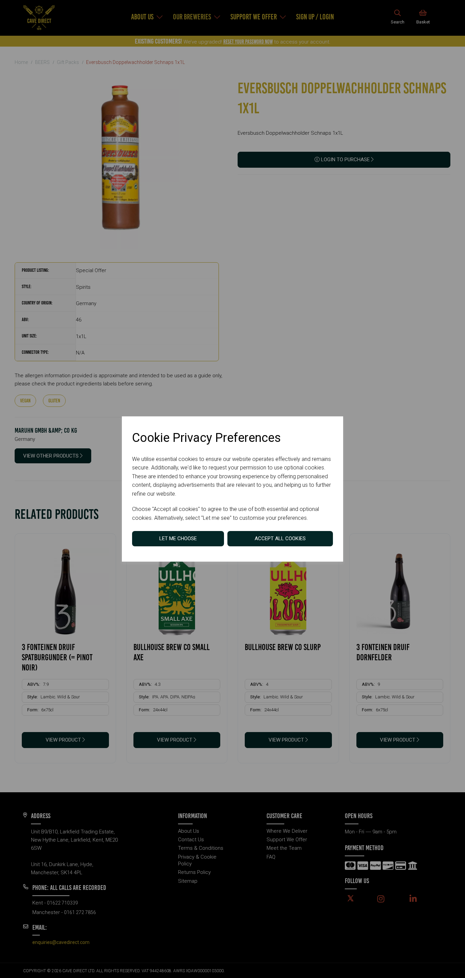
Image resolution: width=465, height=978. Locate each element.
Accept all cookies (280, 538)
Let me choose (178, 538)
